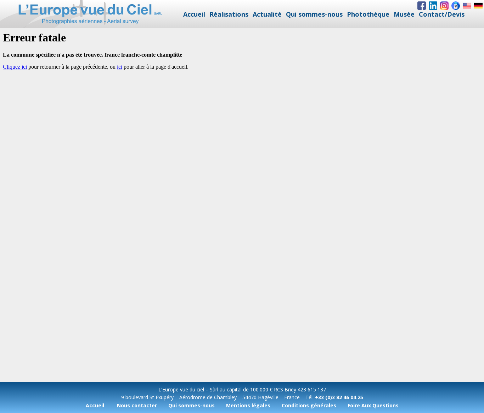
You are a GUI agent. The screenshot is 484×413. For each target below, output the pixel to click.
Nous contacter (137, 405)
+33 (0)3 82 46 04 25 (339, 397)
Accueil (194, 14)
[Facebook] (421, 5)
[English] (467, 5)
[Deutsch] (478, 5)
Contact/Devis (442, 14)
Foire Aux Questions (373, 405)
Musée (404, 14)
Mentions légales (248, 405)
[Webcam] (455, 5)
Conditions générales (309, 405)
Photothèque (368, 14)
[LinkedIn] (433, 5)
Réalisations (228, 14)
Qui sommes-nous (314, 14)
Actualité (267, 14)
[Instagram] (444, 5)
